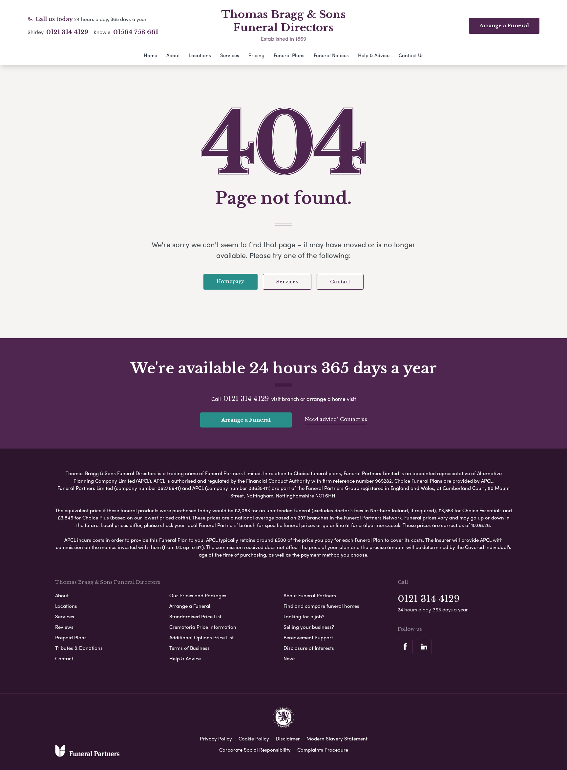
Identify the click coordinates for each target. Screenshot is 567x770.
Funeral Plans (289, 55)
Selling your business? (309, 626)
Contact (340, 281)
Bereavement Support (308, 637)
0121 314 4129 (67, 32)
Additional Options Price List (201, 637)
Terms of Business (189, 647)
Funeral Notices (331, 55)
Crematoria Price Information (202, 626)
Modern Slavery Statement (337, 738)
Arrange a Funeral (246, 420)
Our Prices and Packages (197, 595)
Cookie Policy (254, 738)
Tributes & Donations (79, 647)
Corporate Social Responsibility (255, 749)
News (290, 658)
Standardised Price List (195, 616)
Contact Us (411, 55)
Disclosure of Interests (309, 647)
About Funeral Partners (310, 595)
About (173, 55)
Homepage (230, 281)
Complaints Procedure (322, 749)
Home (150, 55)
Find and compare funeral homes (321, 605)
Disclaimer (288, 738)
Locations (200, 55)
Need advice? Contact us (336, 419)
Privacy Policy (216, 738)
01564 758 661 (135, 32)
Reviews (64, 626)
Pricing (256, 55)
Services (229, 55)
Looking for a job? (304, 616)
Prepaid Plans (71, 637)
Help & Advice (373, 55)
